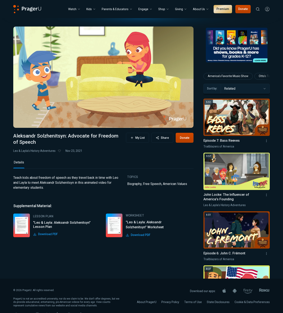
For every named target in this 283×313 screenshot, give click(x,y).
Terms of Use (193, 302)
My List (140, 137)
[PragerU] (27, 9)
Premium (222, 9)
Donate (243, 9)
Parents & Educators (115, 9)
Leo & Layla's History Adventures (34, 150)
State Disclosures (218, 302)
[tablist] (103, 164)
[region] (103, 77)
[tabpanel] (103, 206)
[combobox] (245, 89)
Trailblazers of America (218, 146)
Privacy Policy (170, 302)
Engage (143, 9)
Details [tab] (19, 162)
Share (165, 137)
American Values (175, 184)
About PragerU (146, 302)
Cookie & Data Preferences (252, 302)
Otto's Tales (266, 76)
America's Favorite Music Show (228, 76)
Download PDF (48, 234)
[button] (21, 120)
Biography (134, 184)
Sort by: (212, 88)
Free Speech (152, 184)
